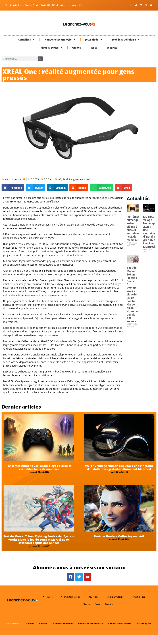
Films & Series (50, 47)
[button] (13, 187)
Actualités (24, 39)
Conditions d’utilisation (62, 623)
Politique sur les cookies (119, 623)
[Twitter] (136, 5)
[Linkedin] (141, 5)
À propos (30, 623)
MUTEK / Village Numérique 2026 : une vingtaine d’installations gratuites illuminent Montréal (119, 467)
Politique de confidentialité (90, 623)
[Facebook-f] (131, 5)
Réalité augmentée (72, 179)
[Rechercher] (40, 58)
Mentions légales (143, 623)
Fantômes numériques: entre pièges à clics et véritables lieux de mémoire (134, 228)
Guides (76, 47)
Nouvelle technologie (58, 39)
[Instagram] (146, 5)
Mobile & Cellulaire (124, 39)
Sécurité (112, 47)
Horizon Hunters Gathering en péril (119, 536)
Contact (43, 623)
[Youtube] (151, 5)
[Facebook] (70, 577)
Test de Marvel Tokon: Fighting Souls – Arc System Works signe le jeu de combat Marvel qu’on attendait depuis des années (133, 294)
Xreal (87, 179)
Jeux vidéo (91, 39)
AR (59, 179)
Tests (94, 47)
